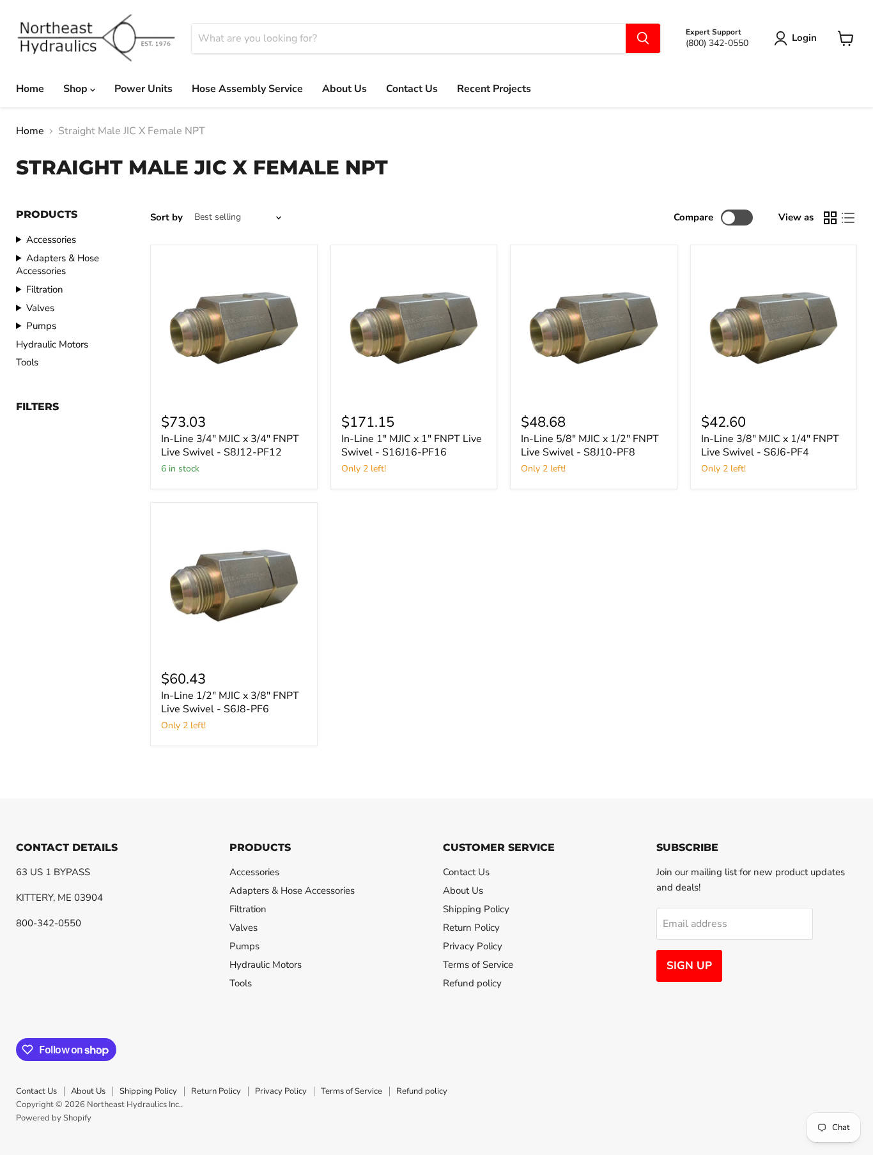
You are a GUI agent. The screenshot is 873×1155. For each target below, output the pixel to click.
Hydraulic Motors (52, 344)
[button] (798, 38)
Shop (76, 89)
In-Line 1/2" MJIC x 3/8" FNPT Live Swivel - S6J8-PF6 (230, 702)
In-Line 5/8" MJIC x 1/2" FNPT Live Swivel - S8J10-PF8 (590, 445)
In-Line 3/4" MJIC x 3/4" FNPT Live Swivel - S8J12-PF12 (230, 445)
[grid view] (830, 218)
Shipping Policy (476, 909)
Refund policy (472, 983)
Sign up (689, 965)
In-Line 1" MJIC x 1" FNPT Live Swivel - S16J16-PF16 (411, 445)
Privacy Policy (472, 946)
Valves (40, 308)
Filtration (44, 289)
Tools (27, 362)
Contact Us (412, 89)
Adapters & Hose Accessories (57, 265)
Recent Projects (494, 89)
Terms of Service (478, 964)
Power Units (143, 89)
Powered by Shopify (53, 1118)
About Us (344, 89)
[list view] (848, 218)
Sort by (166, 217)
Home (30, 89)
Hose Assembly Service (247, 89)
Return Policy (471, 927)
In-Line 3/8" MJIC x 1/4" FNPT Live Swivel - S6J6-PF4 (770, 445)
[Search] (643, 38)
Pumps (41, 325)
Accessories (51, 239)
